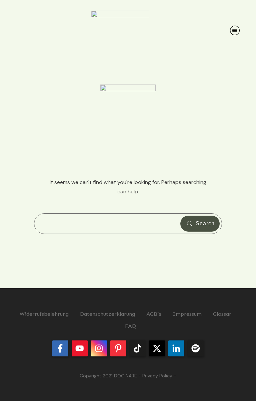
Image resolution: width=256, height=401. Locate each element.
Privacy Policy (157, 376)
